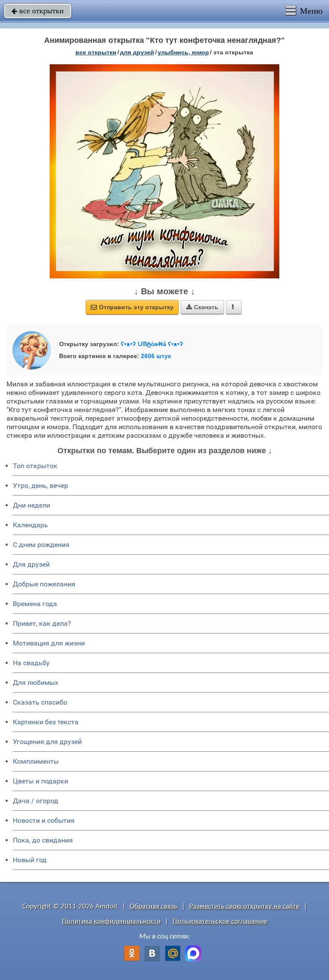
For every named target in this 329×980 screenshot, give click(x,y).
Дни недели (31, 505)
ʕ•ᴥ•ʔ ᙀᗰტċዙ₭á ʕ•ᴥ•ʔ (152, 344)
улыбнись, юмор (183, 52)
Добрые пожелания (44, 584)
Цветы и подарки (40, 781)
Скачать (202, 307)
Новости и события (44, 820)
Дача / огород (35, 801)
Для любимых (35, 682)
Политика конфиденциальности (111, 921)
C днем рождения (41, 545)
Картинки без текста (45, 722)
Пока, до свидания (43, 840)
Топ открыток (35, 466)
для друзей (137, 52)
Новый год (30, 860)
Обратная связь (153, 906)
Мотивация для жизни (49, 643)
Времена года (35, 604)
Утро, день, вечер (40, 485)
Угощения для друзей (47, 742)
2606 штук (156, 356)
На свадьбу (31, 663)
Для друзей (31, 564)
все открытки (38, 10)
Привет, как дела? (42, 623)
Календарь (30, 525)
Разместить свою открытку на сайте (244, 906)
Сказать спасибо (40, 702)
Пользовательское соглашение (220, 921)
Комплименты (36, 761)
